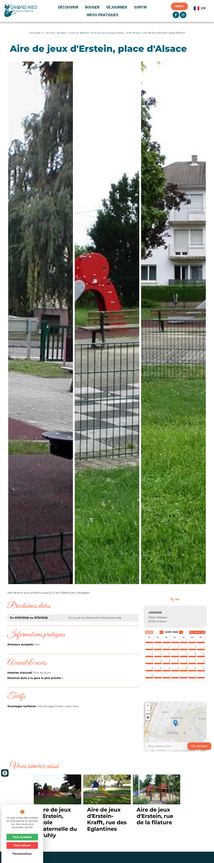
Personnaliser (22, 853)
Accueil (50, 32)
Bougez (61, 32)
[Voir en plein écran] (147, 717)
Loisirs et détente (78, 32)
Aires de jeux (133, 32)
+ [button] (148, 705)
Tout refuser (22, 845)
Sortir (140, 7)
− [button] (148, 711)
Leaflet (203, 750)
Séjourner (116, 7)
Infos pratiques (102, 15)
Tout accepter (22, 837)
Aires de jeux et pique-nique (107, 32)
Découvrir (68, 7)
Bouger (92, 7)
